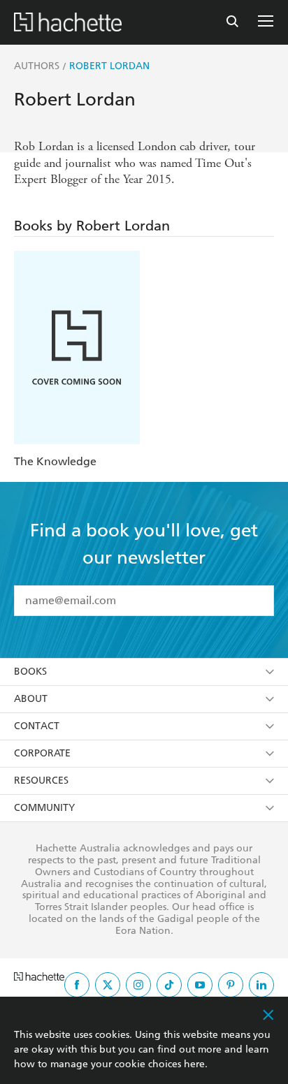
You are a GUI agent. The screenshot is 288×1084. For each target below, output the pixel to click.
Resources (41, 780)
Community (44, 808)
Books (30, 672)
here (194, 1064)
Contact (36, 726)
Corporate (42, 753)
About (31, 699)
